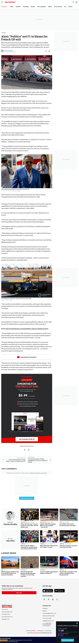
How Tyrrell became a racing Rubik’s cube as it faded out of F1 (26, 329)
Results (33, 6)
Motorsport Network (36, 632)
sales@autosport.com (48, 620)
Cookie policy (40, 630)
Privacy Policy (48, 630)
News (11, 6)
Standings (26, 6)
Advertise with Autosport (49, 615)
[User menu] (76, 2)
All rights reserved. (47, 632)
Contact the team (47, 618)
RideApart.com (5, 619)
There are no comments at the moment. (27, 473)
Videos (50, 6)
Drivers (70, 6)
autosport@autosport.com (49, 613)
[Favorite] (46, 51)
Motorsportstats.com (7, 616)
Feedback (45, 608)
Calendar (18, 6)
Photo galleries (41, 6)
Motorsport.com (6, 614)
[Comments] (50, 51)
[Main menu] (2, 2)
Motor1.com (5, 609)
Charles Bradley (8, 50)
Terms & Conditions (31, 630)
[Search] (73, 2)
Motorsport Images (16, 190)
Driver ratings (58, 6)
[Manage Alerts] (28, 449)
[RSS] (57, 599)
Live (65, 6)
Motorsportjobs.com (7, 611)
